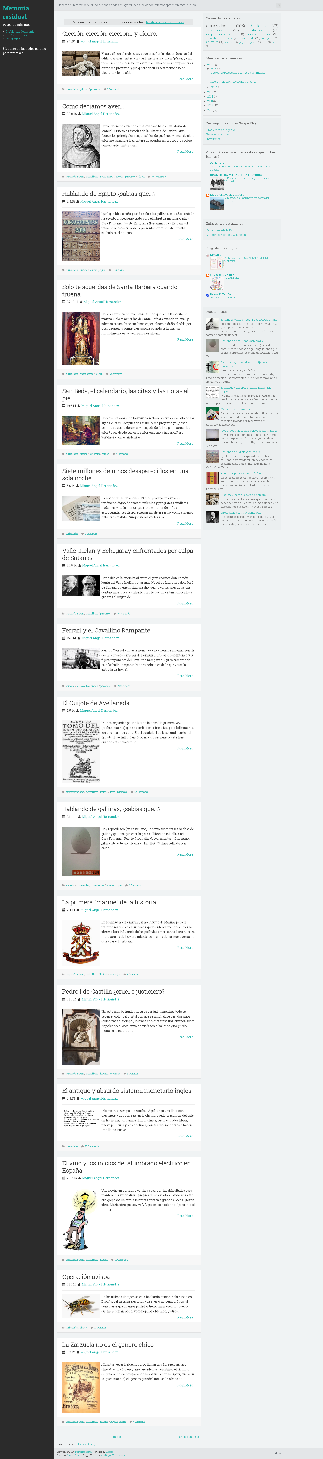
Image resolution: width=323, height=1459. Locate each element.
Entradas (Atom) (85, 1444)
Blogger (109, 1451)
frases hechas (107, 176)
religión (141, 176)
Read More (185, 79)
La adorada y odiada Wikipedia (226, 235)
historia (119, 176)
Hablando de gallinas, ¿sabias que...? (111, 809)
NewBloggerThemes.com (113, 1455)
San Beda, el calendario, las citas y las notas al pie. (125, 394)
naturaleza (229, 42)
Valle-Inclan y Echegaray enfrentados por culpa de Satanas (127, 554)
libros (112, 791)
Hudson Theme (74, 1455)
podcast (247, 38)
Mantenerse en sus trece (236, 409)
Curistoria (217, 163)
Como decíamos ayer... (93, 106)
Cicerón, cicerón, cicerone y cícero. (109, 33)
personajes (95, 89)
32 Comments (92, 1146)
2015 (210, 92)
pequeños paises (248, 42)
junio (214, 87)
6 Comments (123, 613)
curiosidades (72, 89)
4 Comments (122, 453)
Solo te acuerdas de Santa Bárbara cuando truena (119, 290)
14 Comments (121, 1259)
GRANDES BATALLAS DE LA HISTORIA (236, 175)
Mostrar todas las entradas (165, 22)
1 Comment (113, 89)
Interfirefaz (13, 39)
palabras (84, 89)
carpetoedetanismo (75, 176)
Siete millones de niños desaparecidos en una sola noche (125, 474)
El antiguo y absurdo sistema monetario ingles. (127, 1090)
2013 (210, 101)
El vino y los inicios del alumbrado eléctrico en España (126, 1166)
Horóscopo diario (17, 35)
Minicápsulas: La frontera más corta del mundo (246, 199)
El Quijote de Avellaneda (96, 703)
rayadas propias (97, 269)
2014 (210, 96)
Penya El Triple (220, 294)
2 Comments (116, 373)
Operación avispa (86, 1277)
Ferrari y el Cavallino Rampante (106, 630)
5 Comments (118, 269)
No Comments (159, 176)
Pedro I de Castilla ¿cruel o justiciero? (113, 991)
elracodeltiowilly (222, 274)
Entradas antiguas (188, 1436)
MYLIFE (215, 255)
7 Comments (139, 1421)
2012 (210, 105)
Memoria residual (16, 12)
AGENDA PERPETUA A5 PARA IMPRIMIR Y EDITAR (246, 259)
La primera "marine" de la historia (109, 902)
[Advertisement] (125, 14)
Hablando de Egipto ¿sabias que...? (109, 193)
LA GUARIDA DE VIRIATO (227, 195)
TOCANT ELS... (232, 277)
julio (213, 69)
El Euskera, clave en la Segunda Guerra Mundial (246, 179)
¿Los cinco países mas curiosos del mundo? (238, 72)
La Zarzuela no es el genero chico (108, 1344)
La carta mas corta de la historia (241, 512)
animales (70, 685)
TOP (279, 1452)
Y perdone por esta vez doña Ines (242, 473)
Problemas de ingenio (20, 31)
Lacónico (216, 77)
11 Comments (101, 1327)
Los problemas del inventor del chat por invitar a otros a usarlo (240, 168)
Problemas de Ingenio (220, 130)
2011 (209, 110)
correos (275, 42)
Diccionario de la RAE (220, 230)
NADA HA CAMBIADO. (222, 297)
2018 (210, 65)
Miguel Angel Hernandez (99, 41)
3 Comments (133, 974)
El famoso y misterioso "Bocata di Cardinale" (249, 319)
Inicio (117, 1436)
